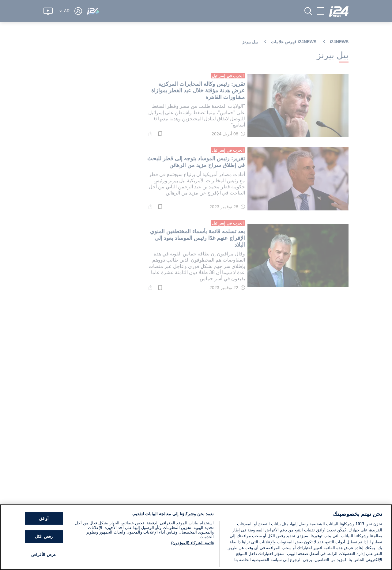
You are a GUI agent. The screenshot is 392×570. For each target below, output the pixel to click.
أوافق (44, 518)
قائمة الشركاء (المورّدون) (192, 543)
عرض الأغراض (43, 554)
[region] (196, 537)
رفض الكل (43, 536)
